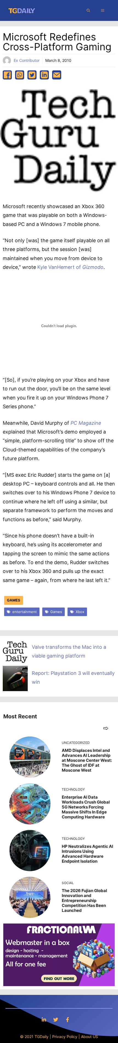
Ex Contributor (27, 60)
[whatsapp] (19, 74)
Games (13, 600)
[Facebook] (67, 1019)
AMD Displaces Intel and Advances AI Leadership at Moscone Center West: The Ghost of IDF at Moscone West (87, 760)
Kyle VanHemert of (70, 267)
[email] (56, 74)
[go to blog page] (106, 728)
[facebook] (7, 74)
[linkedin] (44, 74)
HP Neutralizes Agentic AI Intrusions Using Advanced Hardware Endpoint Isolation (87, 854)
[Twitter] (55, 1019)
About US (89, 1036)
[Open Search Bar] (88, 10)
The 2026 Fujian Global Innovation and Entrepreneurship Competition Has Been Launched (84, 900)
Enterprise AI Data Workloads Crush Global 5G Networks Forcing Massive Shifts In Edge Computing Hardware (86, 807)
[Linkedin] (43, 1019)
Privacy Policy (64, 1036)
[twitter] (31, 74)
